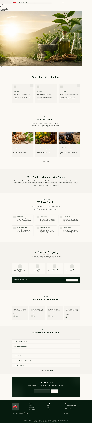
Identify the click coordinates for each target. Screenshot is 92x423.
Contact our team (50, 370)
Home (63, 2)
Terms (48, 405)
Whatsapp (66, 413)
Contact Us (78, 2)
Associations (31, 407)
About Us (72, 2)
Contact (48, 409)
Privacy (48, 407)
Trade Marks (31, 405)
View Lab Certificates (72, 280)
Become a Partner (32, 409)
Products (67, 2)
